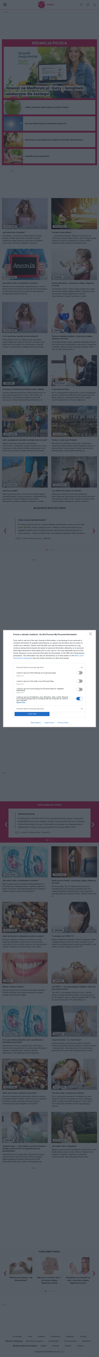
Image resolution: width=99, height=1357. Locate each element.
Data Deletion (36, 723)
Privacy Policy (63, 723)
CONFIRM (32, 714)
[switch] (79, 672)
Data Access (49, 723)
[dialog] (49, 678)
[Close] (91, 634)
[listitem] (49, 667)
